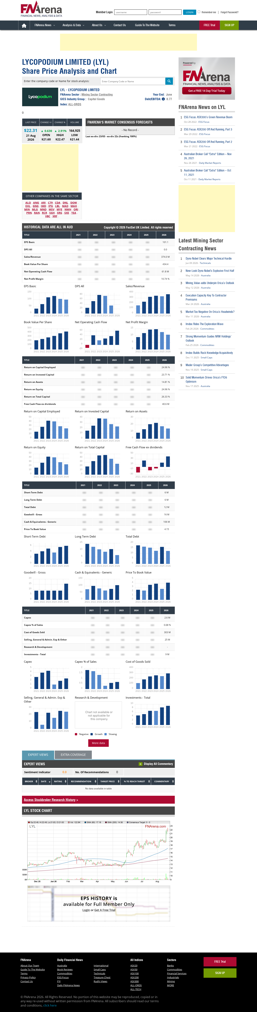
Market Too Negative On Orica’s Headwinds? (210, 312)
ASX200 (134, 977)
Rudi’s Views (100, 981)
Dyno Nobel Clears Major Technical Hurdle (209, 258)
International (101, 965)
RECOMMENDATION (81, 781)
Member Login (104, 12)
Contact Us (120, 25)
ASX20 (133, 965)
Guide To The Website (147, 25)
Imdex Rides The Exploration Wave (204, 324)
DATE (43, 781)
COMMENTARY (161, 781)
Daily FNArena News (68, 985)
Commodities (207, 328)
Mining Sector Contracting (97, 94)
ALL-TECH (135, 989)
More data (98, 743)
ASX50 (133, 969)
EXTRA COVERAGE (73, 755)
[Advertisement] (129, 42)
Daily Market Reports (210, 162)
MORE (170, 985)
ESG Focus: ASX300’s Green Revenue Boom (208, 117)
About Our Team (30, 965)
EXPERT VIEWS (38, 755)
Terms (172, 25)
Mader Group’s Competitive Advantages (207, 365)
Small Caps (206, 357)
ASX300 (134, 981)
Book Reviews (65, 969)
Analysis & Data (72, 25)
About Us (97, 25)
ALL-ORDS (74, 104)
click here (50, 1005)
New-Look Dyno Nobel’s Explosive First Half (210, 271)
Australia (206, 275)
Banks (170, 965)
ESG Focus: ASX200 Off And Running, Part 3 (208, 129)
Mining (171, 981)
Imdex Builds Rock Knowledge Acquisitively (209, 353)
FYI (59, 981)
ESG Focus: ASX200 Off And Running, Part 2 (208, 142)
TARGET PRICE (107, 781)
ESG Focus (203, 121)
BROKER (29, 781)
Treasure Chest (102, 977)
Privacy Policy (28, 977)
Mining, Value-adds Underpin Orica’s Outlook (210, 283)
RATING (58, 781)
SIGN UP (229, 25)
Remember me (208, 12)
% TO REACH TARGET (134, 781)
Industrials (173, 977)
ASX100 (134, 973)
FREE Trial (209, 25)
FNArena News (43, 25)
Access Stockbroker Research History (49, 800)
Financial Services (176, 973)
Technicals (205, 263)
